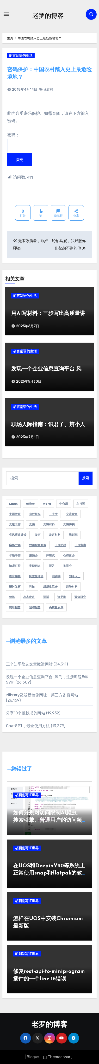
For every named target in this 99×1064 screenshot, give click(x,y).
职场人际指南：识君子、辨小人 (48, 424)
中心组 (63, 503)
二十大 (53, 514)
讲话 (46, 597)
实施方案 (15, 545)
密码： (13, 135)
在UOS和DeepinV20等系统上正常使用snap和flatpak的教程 (49, 873)
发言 (38, 534)
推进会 (67, 566)
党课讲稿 (69, 524)
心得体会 (69, 555)
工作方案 (80, 545)
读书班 (61, 597)
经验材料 (72, 586)
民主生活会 (36, 576)
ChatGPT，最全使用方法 (28, 726)
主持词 (80, 503)
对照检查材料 (37, 545)
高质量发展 (56, 607)
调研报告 (15, 607)
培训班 (73, 534)
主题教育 (15, 514)
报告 (52, 566)
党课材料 (49, 524)
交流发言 (72, 514)
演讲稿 (56, 576)
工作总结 (60, 545)
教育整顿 (15, 576)
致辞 (12, 597)
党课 (32, 524)
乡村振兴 (35, 514)
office (30, 503)
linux (13, 503)
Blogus (33, 1057)
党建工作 (15, 524)
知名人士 (74, 576)
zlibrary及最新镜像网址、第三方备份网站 (42, 695)
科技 (32, 586)
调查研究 (80, 597)
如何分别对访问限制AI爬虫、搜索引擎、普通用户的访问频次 (47, 820)
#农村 (48, 90)
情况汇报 (15, 566)
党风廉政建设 (17, 534)
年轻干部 (15, 555)
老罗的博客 (48, 15)
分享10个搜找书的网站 (25, 713)
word (47, 503)
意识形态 (35, 566)
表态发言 (29, 597)
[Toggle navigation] (6, 14)
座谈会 (33, 555)
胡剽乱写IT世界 (27, 795)
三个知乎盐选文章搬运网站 (29, 664)
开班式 (50, 555)
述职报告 (35, 607)
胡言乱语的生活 (21, 56)
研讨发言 (15, 586)
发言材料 (55, 534)
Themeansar (59, 1057)
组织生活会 (50, 586)
